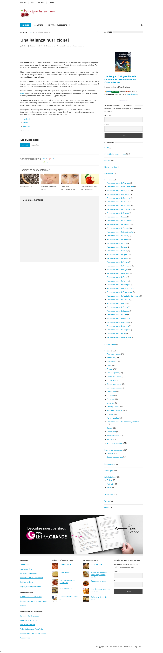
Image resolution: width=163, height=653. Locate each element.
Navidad (110, 453)
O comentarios (51, 46)
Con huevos (111, 391)
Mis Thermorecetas (27, 625)
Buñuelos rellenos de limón (99, 598)
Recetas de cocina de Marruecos (119, 266)
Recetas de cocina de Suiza (117, 315)
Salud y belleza (110, 477)
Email (106, 124)
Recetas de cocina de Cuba (117, 217)
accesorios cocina (65, 46)
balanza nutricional (78, 46)
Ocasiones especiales (115, 457)
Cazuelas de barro (66, 564)
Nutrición (110, 484)
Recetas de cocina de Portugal (118, 284)
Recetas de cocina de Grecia (117, 236)
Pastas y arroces (113, 407)
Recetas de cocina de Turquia (118, 322)
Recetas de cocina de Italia (117, 251)
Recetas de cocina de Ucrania (118, 326)
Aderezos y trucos (113, 354)
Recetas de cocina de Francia (117, 228)
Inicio (26, 25)
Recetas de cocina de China (117, 202)
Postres (110, 414)
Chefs (106, 148)
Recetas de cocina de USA (116, 333)
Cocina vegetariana (114, 384)
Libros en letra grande (28, 620)
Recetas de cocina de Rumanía (118, 299)
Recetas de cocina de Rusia (117, 303)
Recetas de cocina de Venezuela (119, 337)
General (107, 160)
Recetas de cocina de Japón (117, 254)
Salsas (109, 428)
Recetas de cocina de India (117, 243)
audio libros (24, 564)
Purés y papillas (113, 418)
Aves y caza (111, 361)
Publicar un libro (26, 582)
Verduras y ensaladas (115, 443)
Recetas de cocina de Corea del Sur (120, 209)
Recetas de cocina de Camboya (118, 198)
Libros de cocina (110, 167)
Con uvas (110, 395)
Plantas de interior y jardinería (31, 578)
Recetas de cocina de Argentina (118, 190)
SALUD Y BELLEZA (37, 2)
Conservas (111, 399)
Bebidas (110, 369)
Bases (109, 365)
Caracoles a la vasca (98, 581)
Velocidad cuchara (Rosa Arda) (31, 629)
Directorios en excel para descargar (33, 601)
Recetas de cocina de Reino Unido (119, 292)
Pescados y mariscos (115, 410)
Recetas (107, 351)
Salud (109, 487)
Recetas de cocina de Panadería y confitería (123, 422)
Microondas (108, 173)
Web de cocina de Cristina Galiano (33, 633)
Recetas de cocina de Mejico (117, 269)
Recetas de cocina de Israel (117, 247)
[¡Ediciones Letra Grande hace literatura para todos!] (81, 553)
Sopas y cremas (113, 435)
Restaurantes (109, 464)
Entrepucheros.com (116, 647)
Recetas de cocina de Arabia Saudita (120, 187)
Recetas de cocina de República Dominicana (123, 296)
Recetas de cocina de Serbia (117, 307)
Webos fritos (25, 638)
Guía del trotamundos (28, 573)
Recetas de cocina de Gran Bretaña (120, 232)
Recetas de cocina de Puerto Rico (119, 288)
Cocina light (111, 380)
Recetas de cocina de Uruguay (118, 330)
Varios (109, 439)
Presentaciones (110, 344)
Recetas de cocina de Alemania (118, 183)
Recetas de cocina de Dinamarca (119, 220)
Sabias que (108, 470)
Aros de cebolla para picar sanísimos (100, 590)
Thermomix (108, 495)
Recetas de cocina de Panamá (118, 273)
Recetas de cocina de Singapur (118, 311)
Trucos (107, 501)
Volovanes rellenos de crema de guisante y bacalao (99, 574)
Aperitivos (111, 358)
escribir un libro (26, 569)
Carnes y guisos (113, 373)
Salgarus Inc (138, 647)
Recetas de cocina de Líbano (117, 258)
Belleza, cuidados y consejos (31, 597)
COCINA (23, 2)
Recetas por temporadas (113, 450)
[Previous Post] (96, 32)
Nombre (107, 115)
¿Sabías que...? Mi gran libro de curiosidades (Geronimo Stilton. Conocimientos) (120, 79)
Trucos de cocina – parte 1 (69, 597)
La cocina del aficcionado (29, 616)
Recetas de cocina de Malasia (118, 262)
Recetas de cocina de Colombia (118, 205)
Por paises (108, 180)
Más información (132, 94)
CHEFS (51, 2)
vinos (106, 507)
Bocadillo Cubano (97, 564)
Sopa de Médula (66, 588)
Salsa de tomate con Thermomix (67, 581)
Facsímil (23, 605)
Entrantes (110, 403)
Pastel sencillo (65, 572)
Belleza (109, 480)
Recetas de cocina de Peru (117, 277)
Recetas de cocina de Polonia (118, 281)
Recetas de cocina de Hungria (118, 239)
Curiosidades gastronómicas (115, 154)
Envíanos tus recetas (57, 25)
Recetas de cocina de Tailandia (118, 318)
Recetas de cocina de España (117, 224)
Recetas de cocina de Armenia (118, 194)
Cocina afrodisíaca (114, 376)
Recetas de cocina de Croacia (118, 213)
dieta (22, 93)
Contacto (38, 25)
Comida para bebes (114, 388)
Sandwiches (111, 432)
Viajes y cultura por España (30, 586)
